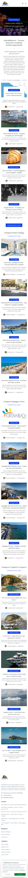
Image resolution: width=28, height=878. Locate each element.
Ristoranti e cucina (14, 167)
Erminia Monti (4, 837)
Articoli (3, 801)
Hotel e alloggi (14, 130)
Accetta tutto (20, 874)
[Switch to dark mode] (22, 3)
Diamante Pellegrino (6, 831)
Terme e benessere (5, 849)
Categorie (4, 841)
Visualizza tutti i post (14, 236)
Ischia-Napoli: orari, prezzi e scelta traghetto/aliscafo (13, 804)
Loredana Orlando (5, 834)
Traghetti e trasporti (14, 90)
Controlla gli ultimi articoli (14, 225)
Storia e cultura (14, 204)
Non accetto (8, 874)
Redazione (4, 829)
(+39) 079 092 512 (7, 795)
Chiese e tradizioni (14, 19)
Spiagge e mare (14, 423)
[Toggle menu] (25, 3)
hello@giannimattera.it (8, 797)
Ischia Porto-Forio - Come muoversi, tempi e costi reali (13, 811)
